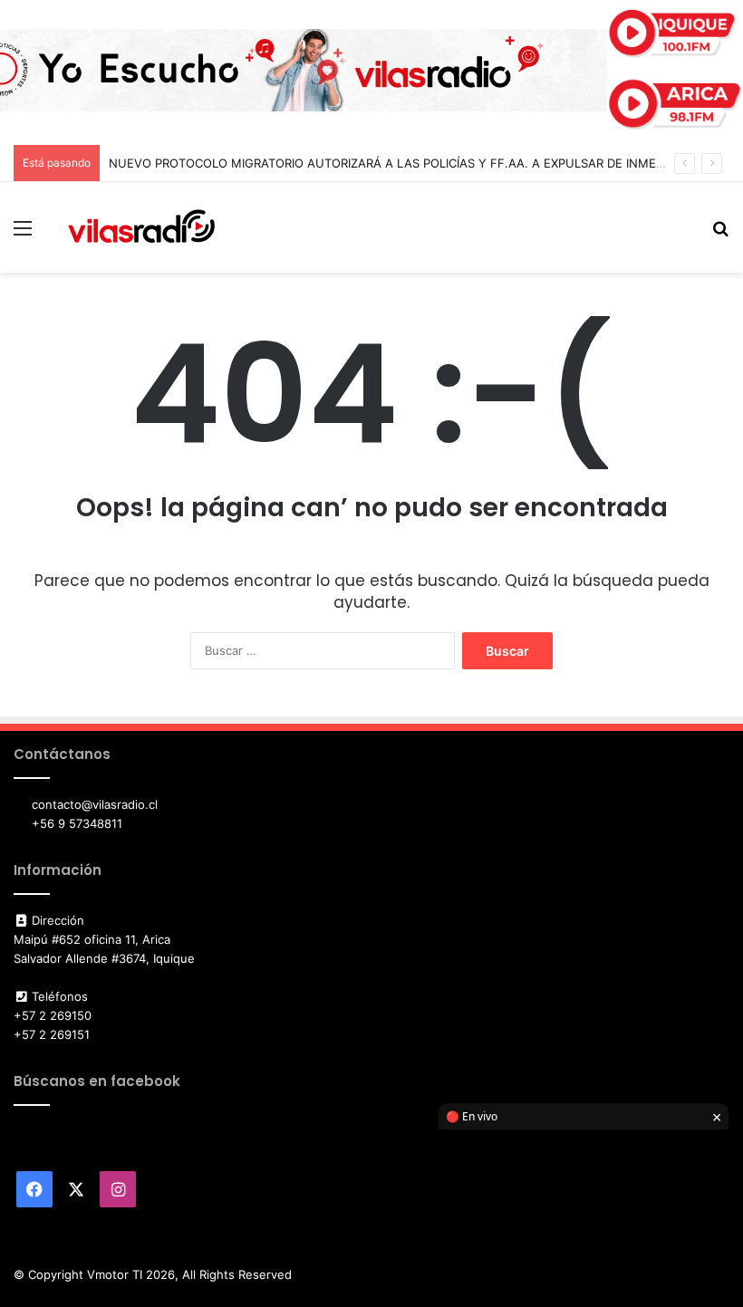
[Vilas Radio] (141, 227)
